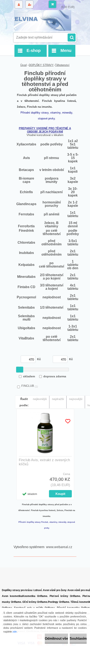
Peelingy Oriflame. (59, 601)
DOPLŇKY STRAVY (41, 65)
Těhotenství (62, 65)
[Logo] (42, 20)
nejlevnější (40, 399)
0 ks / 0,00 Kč (66, 2)
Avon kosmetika (12, 596)
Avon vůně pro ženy (55, 590)
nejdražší (58, 399)
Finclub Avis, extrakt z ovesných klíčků (44, 462)
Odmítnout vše (56, 638)
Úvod (23, 65)
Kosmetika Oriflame (34, 596)
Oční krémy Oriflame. (35, 601)
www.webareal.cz (59, 547)
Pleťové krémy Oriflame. (65, 596)
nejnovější (75, 399)
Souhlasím (78, 638)
